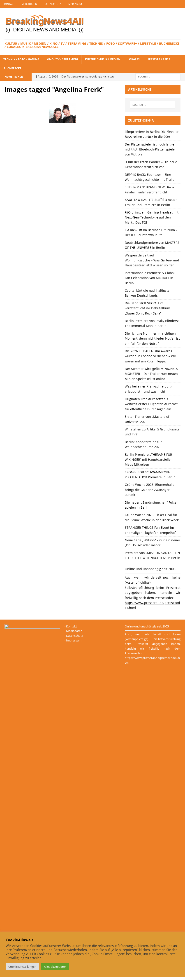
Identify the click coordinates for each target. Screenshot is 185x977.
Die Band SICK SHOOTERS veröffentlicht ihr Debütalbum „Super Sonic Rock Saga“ (147, 308)
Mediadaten (29, 4)
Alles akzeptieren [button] (55, 967)
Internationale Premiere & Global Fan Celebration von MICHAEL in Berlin (150, 278)
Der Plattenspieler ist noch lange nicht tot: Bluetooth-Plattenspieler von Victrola (150, 149)
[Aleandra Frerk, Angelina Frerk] (62, 113)
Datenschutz (52, 4)
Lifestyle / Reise (158, 59)
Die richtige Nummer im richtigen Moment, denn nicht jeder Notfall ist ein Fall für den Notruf (152, 338)
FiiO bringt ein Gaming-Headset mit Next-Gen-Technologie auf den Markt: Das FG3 (151, 217)
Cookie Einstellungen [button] (22, 967)
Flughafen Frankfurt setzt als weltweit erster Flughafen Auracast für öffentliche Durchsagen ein (151, 404)
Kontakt (9, 4)
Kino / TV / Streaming (62, 59)
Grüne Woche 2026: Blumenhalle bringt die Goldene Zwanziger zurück (149, 489)
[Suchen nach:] (157, 76)
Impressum (75, 4)
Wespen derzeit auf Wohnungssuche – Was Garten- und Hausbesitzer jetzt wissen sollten (152, 260)
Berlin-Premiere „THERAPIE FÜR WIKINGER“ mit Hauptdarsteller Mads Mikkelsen (148, 459)
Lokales (133, 59)
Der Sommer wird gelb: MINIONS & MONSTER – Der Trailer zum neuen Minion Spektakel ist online (151, 373)
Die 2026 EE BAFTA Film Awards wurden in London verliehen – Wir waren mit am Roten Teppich (150, 356)
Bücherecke (12, 68)
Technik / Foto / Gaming (21, 59)
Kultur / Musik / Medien (102, 59)
